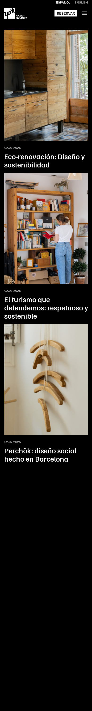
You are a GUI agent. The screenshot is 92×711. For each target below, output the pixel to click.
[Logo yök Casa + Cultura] (15, 13)
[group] (46, 99)
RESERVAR (66, 13)
